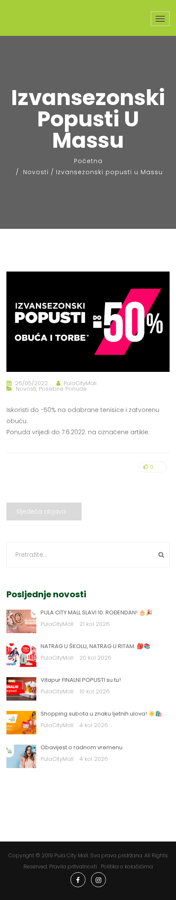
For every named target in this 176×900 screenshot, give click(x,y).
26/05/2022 (31, 383)
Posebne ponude (63, 389)
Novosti (36, 172)
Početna (88, 161)
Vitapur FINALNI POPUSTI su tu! (81, 680)
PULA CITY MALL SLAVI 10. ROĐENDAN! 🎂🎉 (97, 612)
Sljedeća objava (41, 511)
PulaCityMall (80, 383)
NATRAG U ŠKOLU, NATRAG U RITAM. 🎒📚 (95, 646)
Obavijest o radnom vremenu (82, 747)
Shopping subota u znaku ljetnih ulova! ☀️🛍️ (101, 714)
